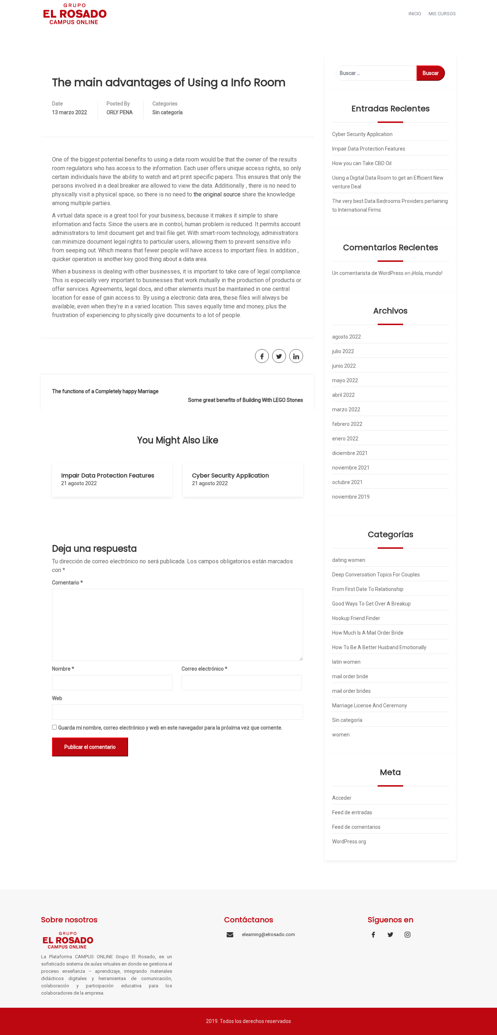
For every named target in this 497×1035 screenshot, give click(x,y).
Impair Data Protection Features (107, 475)
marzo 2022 (346, 409)
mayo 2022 (345, 380)
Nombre (63, 669)
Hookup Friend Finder (356, 618)
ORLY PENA (120, 112)
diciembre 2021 (350, 453)
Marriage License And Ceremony (369, 705)
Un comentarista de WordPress (367, 273)
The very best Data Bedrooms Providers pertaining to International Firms (390, 205)
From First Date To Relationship (367, 589)
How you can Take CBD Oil (361, 163)
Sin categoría (167, 112)
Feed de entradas (352, 812)
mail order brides (351, 691)
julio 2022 (343, 351)
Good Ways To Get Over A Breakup (371, 604)
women (341, 735)
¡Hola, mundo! (426, 273)
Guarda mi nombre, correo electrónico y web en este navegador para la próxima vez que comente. (170, 728)
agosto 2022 (346, 337)
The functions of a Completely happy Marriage (105, 391)
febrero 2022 (347, 424)
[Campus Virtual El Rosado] (75, 13)
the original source (217, 194)
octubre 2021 (347, 482)
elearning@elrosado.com (268, 934)
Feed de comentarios (356, 827)
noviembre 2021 (351, 468)
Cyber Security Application (230, 475)
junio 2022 (344, 366)
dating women (348, 560)
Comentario (67, 583)
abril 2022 (343, 395)
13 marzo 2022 (69, 112)
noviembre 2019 (351, 497)
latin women (346, 662)
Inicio (415, 13)
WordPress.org (349, 841)
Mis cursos (442, 13)
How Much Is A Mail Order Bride (367, 633)
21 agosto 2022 (79, 483)
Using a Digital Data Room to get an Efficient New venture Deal (388, 182)
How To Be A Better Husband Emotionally (379, 647)
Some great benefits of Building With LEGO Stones (245, 400)
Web (57, 698)
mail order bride (350, 676)
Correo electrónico (204, 669)
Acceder (341, 798)
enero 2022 (345, 438)
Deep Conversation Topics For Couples (376, 575)
